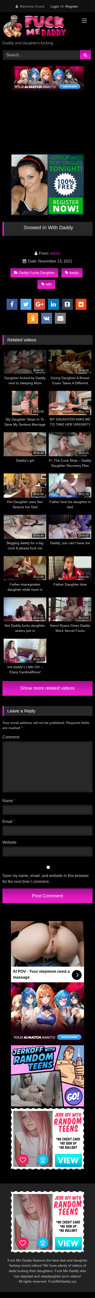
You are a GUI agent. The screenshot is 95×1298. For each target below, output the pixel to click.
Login (54, 6)
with (49, 284)
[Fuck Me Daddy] (39, 27)
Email (8, 821)
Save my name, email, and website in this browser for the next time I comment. (45, 879)
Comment (10, 737)
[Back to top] (80, 1283)
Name (8, 801)
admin (55, 253)
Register (71, 6)
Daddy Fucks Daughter (37, 273)
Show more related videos (47, 688)
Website (9, 842)
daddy (74, 273)
